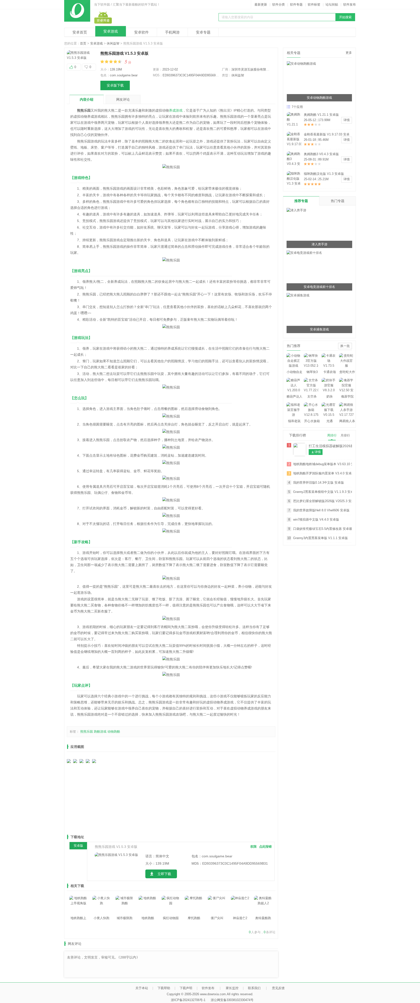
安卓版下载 (115, 85)
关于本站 (141, 988)
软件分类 (278, 4)
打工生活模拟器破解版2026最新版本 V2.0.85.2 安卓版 (330, 446)
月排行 (345, 435)
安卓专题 (203, 32)
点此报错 (265, 846)
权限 (253, 846)
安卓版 (78, 845)
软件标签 (314, 4)
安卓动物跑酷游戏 (319, 97)
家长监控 (232, 988)
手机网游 (172, 32)
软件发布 (349, 4)
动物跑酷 (113, 731)
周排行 (332, 435)
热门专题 (337, 201)
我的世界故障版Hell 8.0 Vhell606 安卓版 (321, 510)
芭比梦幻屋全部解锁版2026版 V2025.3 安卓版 (322, 501)
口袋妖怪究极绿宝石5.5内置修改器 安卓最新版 (322, 529)
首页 (83, 43)
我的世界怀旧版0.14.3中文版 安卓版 (318, 482)
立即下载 (164, 874)
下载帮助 (164, 988)
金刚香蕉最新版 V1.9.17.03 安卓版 (327, 135)
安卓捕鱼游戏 (319, 329)
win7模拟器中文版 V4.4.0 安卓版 (316, 519)
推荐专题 (301, 201)
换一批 (345, 346)
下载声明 (186, 988)
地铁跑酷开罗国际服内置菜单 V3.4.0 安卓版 (322, 473)
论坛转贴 (331, 4)
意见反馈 (278, 988)
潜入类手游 (319, 244)
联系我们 (254, 988)
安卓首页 (79, 32)
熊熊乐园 (86, 731)
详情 (346, 120)
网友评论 (123, 99)
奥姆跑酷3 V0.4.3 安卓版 (321, 154)
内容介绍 (86, 99)
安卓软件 (141, 32)
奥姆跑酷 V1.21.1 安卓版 (321, 114)
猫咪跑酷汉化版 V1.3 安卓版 (324, 174)
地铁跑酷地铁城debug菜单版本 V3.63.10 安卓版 (322, 464)
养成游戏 (176, 110)
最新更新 (260, 4)
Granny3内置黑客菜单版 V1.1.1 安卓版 (320, 538)
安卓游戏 (110, 31)
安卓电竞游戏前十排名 (319, 287)
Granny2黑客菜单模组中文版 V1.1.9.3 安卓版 (322, 492)
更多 (349, 52)
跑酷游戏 (100, 731)
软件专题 (296, 4)
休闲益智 (113, 43)
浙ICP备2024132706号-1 (188, 1000)
